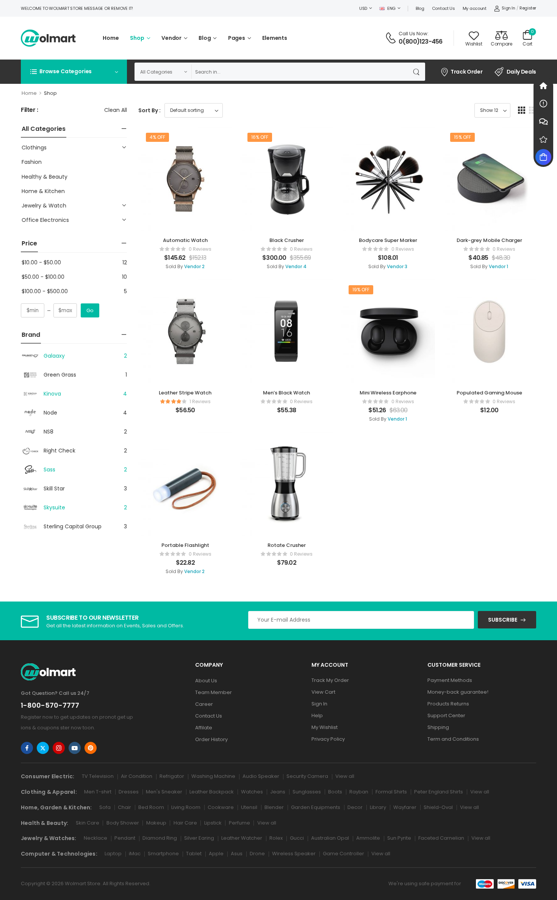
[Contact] (392, 38)
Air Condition (136, 776)
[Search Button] (417, 72)
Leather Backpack (211, 791)
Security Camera (307, 776)
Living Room (185, 807)
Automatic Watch (185, 240)
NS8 (48, 431)
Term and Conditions (453, 739)
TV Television (98, 776)
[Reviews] (543, 139)
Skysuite (54, 507)
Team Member (213, 692)
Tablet (194, 853)
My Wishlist (324, 727)
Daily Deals (521, 71)
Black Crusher (286, 240)
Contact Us (443, 8)
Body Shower (122, 822)
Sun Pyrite (399, 838)
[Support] (543, 121)
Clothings (34, 147)
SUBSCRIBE (502, 620)
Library (378, 807)
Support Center (446, 715)
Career (204, 704)
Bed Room (151, 807)
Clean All (115, 110)
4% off (157, 137)
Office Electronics (45, 220)
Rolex (276, 838)
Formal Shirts (391, 791)
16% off (259, 137)
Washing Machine (213, 776)
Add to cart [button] (185, 268)
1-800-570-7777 (50, 705)
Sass (49, 469)
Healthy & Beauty (44, 176)
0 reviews (200, 249)
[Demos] (543, 86)
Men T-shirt (97, 791)
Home (111, 38)
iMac (135, 853)
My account (475, 8)
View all (344, 776)
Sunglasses (307, 791)
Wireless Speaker (294, 853)
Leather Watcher (241, 838)
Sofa (105, 807)
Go (90, 310)
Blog (420, 8)
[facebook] (27, 748)
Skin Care (87, 822)
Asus (237, 853)
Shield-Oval (438, 807)
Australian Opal (330, 838)
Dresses (129, 791)
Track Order (466, 71)
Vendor (171, 38)
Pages (236, 38)
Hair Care (185, 822)
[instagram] (59, 748)
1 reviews (200, 401)
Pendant (124, 838)
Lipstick (213, 822)
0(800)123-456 (421, 42)
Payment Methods (449, 680)
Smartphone (163, 853)
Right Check (59, 450)
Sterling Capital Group (73, 526)
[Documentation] (543, 104)
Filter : (29, 110)
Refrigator (172, 776)
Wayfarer (404, 807)
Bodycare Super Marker (388, 240)
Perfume (239, 822)
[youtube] (75, 748)
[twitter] (43, 748)
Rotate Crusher (287, 545)
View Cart (323, 692)
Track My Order (330, 680)
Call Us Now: (414, 33)
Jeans (277, 791)
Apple (216, 853)
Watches (252, 791)
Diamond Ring (159, 838)
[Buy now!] (543, 157)
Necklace (95, 838)
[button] (521, 110)
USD (363, 8)
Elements (274, 38)
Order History (211, 739)
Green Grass (60, 375)
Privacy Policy (328, 739)
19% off (360, 289)
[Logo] (48, 38)
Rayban (358, 791)
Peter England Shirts (438, 791)
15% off (462, 137)
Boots (335, 791)
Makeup (156, 822)
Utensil (249, 807)
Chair (124, 807)
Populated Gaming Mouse (489, 392)
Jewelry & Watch (44, 205)
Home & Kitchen (43, 191)
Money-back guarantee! (457, 692)
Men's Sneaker (164, 791)
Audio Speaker (261, 776)
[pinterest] (90, 748)
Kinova (52, 393)
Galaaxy (54, 356)
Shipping (438, 727)
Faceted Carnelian (441, 838)
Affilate (203, 727)
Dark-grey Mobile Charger (489, 240)
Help (317, 715)
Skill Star (54, 488)
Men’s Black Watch (286, 392)
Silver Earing (199, 838)
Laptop (113, 853)
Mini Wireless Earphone (388, 392)
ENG (391, 8)
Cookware (221, 807)
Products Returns (448, 703)
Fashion (32, 162)
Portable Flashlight (185, 545)
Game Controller (343, 853)
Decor (355, 807)
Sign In (319, 703)
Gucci (297, 838)
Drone (257, 853)
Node (50, 412)
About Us (206, 680)
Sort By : (149, 110)
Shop (137, 38)
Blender (274, 807)
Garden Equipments (315, 807)
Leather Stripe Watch (185, 392)
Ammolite (368, 838)
